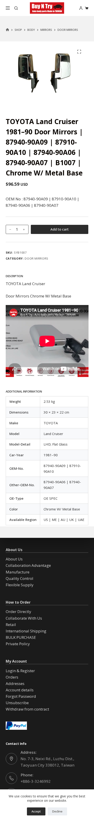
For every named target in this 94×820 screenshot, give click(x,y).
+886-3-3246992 (36, 781)
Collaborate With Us (24, 618)
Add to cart (59, 229)
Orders (12, 677)
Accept (36, 811)
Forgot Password (21, 696)
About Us (14, 559)
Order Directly (18, 611)
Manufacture (17, 572)
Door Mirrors (36, 258)
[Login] (81, 8)
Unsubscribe (17, 702)
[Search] (16, 8)
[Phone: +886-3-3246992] (11, 778)
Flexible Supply (20, 584)
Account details (20, 690)
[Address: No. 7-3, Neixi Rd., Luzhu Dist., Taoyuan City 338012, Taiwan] (11, 758)
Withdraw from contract (27, 709)
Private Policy (18, 643)
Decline (57, 811)
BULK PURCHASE (21, 637)
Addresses (15, 683)
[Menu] (8, 8)
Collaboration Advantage (28, 565)
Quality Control (19, 578)
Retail (11, 624)
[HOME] (7, 30)
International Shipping (26, 631)
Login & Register (20, 670)
